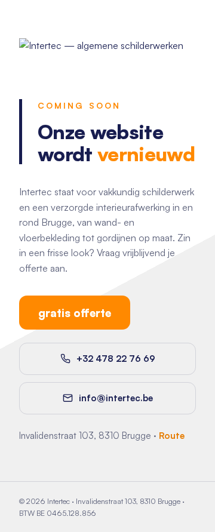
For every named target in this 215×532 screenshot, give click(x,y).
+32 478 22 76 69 (115, 358)
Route (172, 435)
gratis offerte (74, 312)
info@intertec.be (116, 398)
